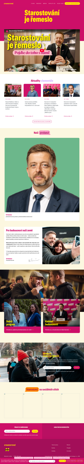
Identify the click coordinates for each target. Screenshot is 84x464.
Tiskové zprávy (55, 444)
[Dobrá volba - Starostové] (8, 3)
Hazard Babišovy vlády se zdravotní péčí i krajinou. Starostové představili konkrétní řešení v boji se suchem (12, 105)
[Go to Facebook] (55, 430)
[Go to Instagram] (58, 430)
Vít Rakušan (9, 215)
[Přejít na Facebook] (69, 27)
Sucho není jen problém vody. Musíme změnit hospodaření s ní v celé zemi (32, 103)
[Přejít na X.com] (76, 27)
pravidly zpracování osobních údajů (67, 371)
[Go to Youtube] (64, 430)
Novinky (53, 448)
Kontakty (53, 451)
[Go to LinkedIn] (67, 430)
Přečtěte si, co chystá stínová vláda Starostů (57, 329)
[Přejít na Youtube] (79, 27)
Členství (68, 444)
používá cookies (10, 460)
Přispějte (69, 448)
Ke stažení (69, 451)
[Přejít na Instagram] (72, 27)
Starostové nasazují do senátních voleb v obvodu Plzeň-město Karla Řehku (70, 103)
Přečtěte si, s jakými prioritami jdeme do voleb (19, 329)
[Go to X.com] (61, 430)
